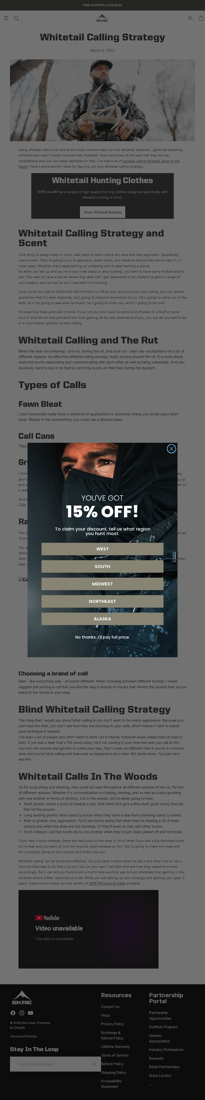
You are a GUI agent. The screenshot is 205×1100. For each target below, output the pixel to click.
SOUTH (102, 566)
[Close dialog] (172, 449)
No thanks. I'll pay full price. (102, 637)
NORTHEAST (102, 601)
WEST (102, 549)
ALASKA (102, 619)
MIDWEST (102, 584)
